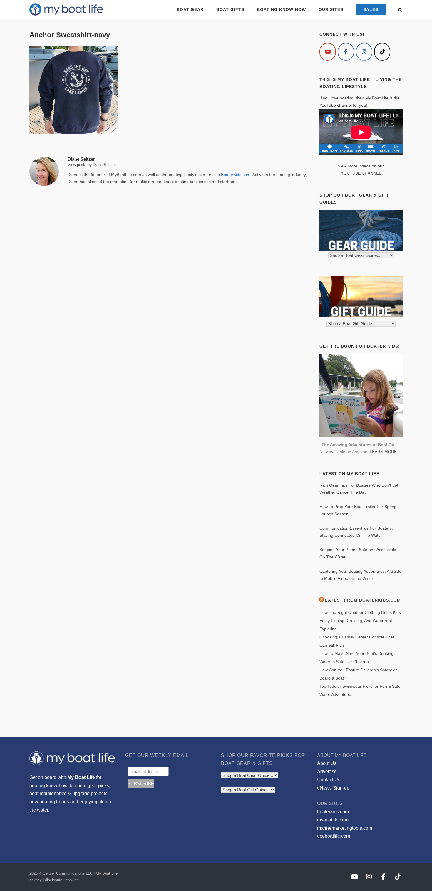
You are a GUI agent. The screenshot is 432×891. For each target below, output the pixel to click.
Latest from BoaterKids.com (363, 600)
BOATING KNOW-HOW (281, 9)
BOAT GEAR (190, 9)
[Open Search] (400, 10)
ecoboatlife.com (333, 836)
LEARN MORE (383, 451)
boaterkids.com (333, 811)
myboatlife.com (333, 819)
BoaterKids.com (235, 174)
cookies (72, 880)
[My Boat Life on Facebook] (346, 52)
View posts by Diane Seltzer (92, 164)
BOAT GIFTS (230, 9)
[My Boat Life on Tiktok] (382, 52)
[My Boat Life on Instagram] (364, 52)
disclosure (53, 880)
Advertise (327, 771)
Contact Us (328, 779)
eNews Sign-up (333, 787)
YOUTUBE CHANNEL (361, 173)
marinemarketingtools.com (344, 828)
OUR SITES (331, 9)
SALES (370, 9)
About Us (326, 763)
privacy (35, 880)
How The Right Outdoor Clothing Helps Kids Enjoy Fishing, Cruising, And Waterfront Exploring (360, 620)
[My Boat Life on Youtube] (327, 52)
